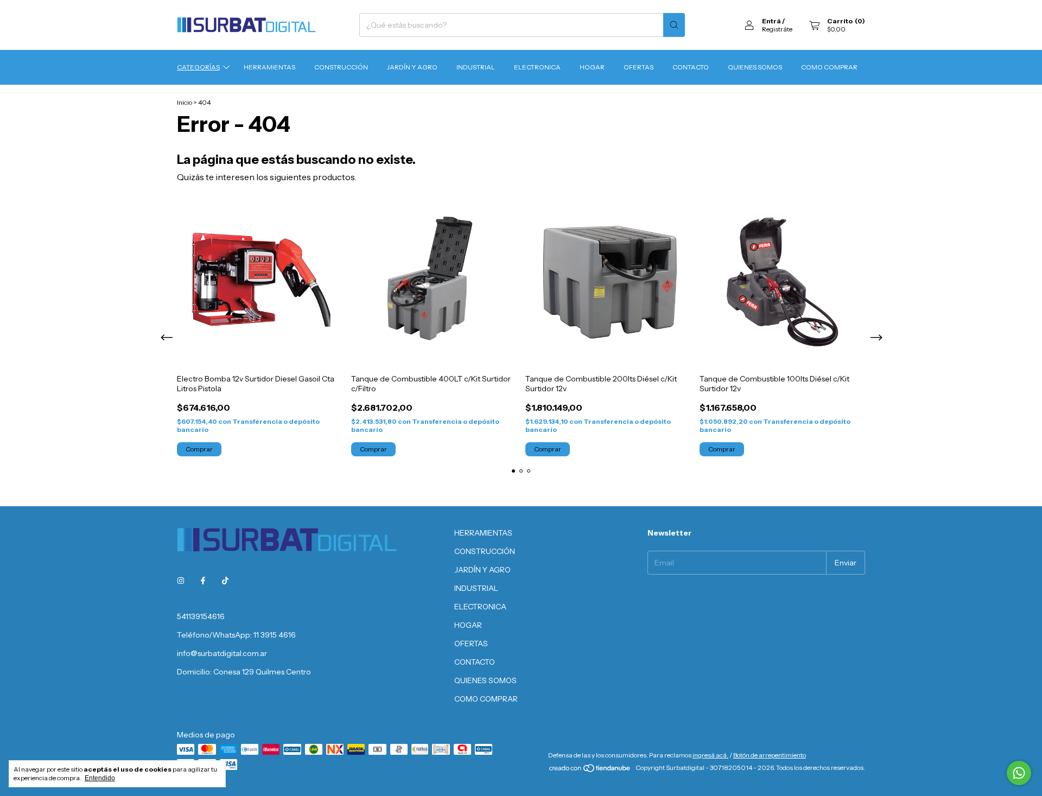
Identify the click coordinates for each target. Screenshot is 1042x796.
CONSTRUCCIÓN (341, 67)
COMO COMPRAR (829, 67)
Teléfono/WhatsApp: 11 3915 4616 (236, 635)
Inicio (184, 102)
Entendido (100, 778)
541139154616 (201, 616)
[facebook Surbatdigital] (203, 580)
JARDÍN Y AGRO (412, 67)
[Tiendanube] (590, 770)
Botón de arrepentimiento (769, 755)
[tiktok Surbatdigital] (225, 580)
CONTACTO (690, 67)
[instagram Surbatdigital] (181, 580)
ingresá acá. (710, 755)
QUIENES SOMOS (755, 67)
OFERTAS (638, 67)
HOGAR (592, 67)
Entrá (771, 21)
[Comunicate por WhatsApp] (1019, 773)
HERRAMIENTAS (269, 67)
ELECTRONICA (537, 67)
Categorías (198, 67)
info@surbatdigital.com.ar (222, 653)
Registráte (777, 29)
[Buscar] (674, 25)
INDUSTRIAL (475, 67)
